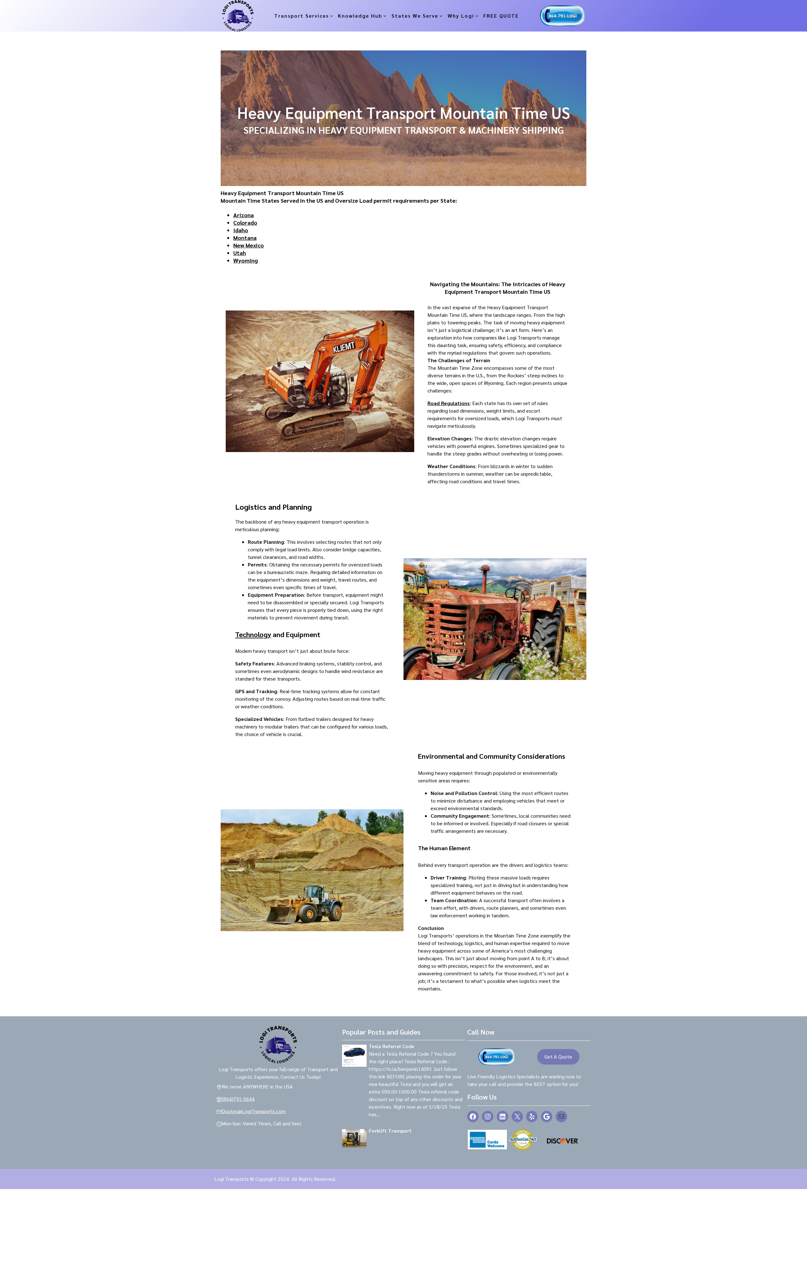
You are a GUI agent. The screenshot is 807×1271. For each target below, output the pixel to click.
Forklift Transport (390, 1130)
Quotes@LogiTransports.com (254, 1111)
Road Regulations (448, 403)
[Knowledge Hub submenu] (384, 15)
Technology (253, 634)
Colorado (245, 222)
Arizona (243, 214)
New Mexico (248, 245)
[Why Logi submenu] (477, 15)
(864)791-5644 (238, 1098)
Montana (245, 237)
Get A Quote (558, 1056)
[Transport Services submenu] (331, 15)
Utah (239, 252)
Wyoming (245, 260)
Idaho (240, 230)
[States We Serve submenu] (441, 15)
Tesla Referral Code (391, 1046)
